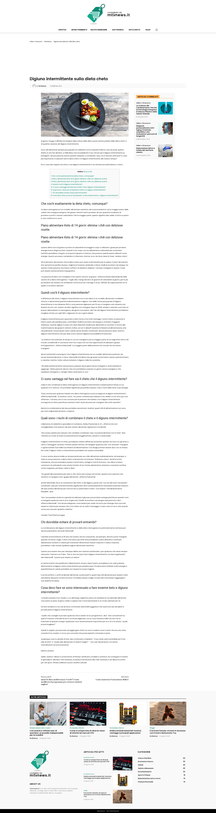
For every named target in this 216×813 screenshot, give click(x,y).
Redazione (42, 86)
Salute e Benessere (36, 41)
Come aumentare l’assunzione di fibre (112, 679)
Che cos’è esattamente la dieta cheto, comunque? (72, 176)
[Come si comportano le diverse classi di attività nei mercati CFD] (88, 714)
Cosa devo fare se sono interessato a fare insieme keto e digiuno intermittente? (84, 195)
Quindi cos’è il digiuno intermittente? (66, 184)
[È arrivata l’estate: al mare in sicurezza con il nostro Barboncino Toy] (168, 714)
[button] (156, 29)
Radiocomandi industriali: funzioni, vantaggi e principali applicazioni (125, 731)
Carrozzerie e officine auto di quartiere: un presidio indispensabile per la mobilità (46, 732)
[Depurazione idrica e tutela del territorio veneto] (165, 151)
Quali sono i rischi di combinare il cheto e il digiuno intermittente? (78, 190)
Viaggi (152, 728)
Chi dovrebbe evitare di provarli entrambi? (69, 193)
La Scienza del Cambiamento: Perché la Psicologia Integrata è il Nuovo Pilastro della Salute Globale (146, 109)
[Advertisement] (108, 59)
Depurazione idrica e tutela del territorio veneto (145, 150)
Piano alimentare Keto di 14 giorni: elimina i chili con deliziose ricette (79, 179)
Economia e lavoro (77, 728)
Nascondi (87, 172)
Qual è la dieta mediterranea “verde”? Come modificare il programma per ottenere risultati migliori (61, 681)
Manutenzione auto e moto (40, 728)
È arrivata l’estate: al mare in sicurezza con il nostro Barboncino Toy (168, 731)
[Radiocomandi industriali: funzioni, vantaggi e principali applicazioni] (128, 714)
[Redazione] (34, 86)
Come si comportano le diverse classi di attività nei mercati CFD (87, 731)
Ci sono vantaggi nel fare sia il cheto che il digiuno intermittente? (78, 187)
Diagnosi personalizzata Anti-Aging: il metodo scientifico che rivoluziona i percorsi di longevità (146, 131)
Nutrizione (48, 41)
